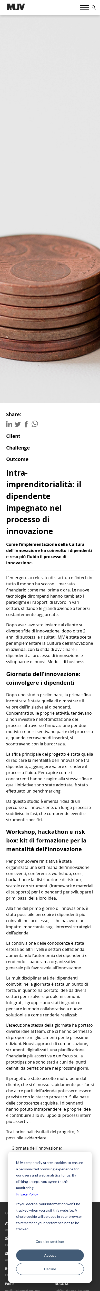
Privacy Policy (27, 1194)
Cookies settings (50, 1241)
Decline (50, 1269)
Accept (50, 1255)
